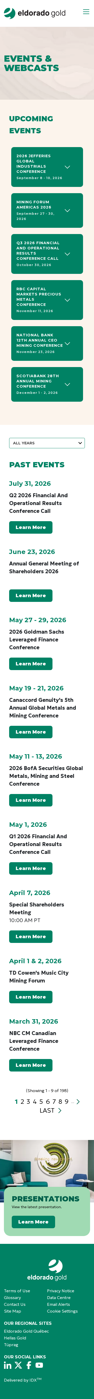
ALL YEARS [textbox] (24, 443)
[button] (88, 13)
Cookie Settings (62, 1311)
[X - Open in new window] (18, 1365)
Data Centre (58, 1297)
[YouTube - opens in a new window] (39, 1365)
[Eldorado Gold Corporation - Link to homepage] (47, 1270)
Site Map (12, 1311)
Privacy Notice (60, 1290)
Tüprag (11, 1344)
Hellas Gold (15, 1337)
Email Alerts (58, 1304)
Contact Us (15, 1304)
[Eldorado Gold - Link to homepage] (34, 13)
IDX (36, 1380)
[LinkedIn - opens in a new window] (8, 1365)
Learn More (31, 527)
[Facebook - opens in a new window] (29, 1365)
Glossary (12, 1297)
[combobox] (47, 443)
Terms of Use (17, 1290)
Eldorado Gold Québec (26, 1331)
